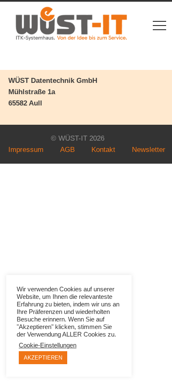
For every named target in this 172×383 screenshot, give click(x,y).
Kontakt (103, 150)
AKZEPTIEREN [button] (43, 358)
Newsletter (148, 150)
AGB (67, 150)
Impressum (25, 150)
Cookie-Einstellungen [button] (47, 345)
